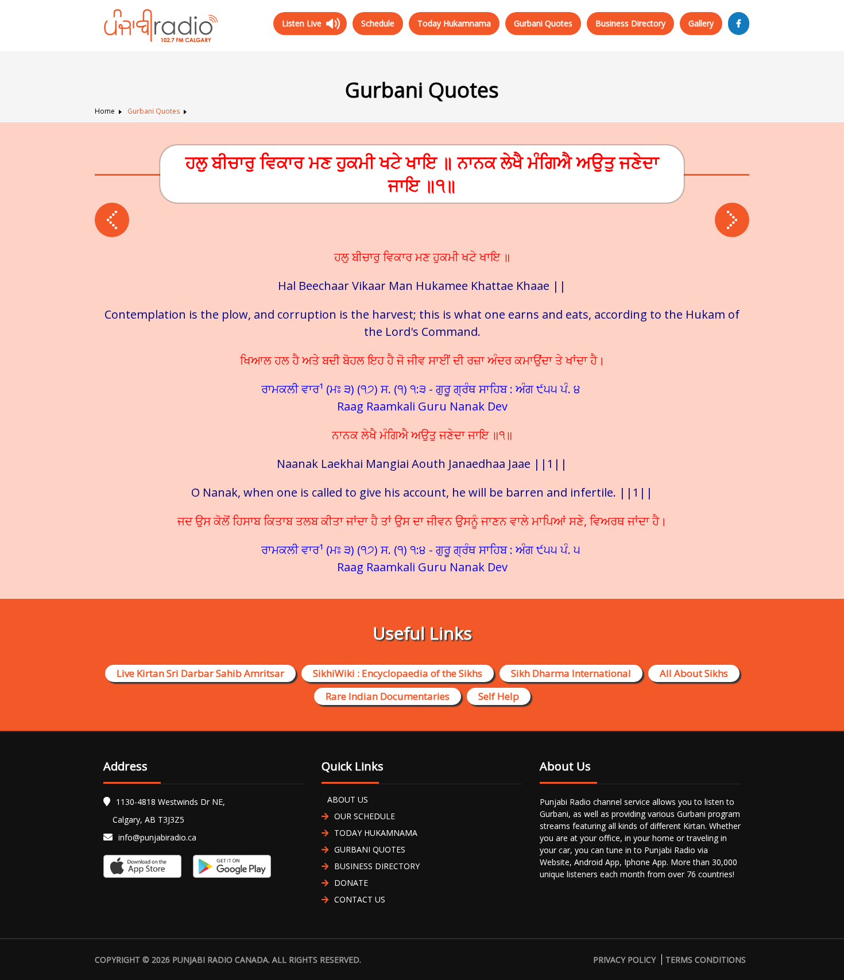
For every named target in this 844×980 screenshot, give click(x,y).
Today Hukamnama (454, 23)
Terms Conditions (705, 959)
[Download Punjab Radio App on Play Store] (229, 866)
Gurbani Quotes (543, 23)
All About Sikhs (694, 673)
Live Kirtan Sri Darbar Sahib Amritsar (200, 673)
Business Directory (630, 23)
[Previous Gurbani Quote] (732, 220)
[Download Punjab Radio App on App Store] (145, 866)
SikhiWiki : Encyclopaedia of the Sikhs (397, 673)
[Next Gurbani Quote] (112, 220)
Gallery (701, 23)
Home (105, 111)
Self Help (498, 696)
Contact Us (359, 899)
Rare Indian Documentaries (388, 696)
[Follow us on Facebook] (738, 23)
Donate (351, 882)
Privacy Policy (624, 959)
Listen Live (302, 23)
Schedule (377, 23)
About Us (347, 799)
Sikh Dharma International (571, 673)
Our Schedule (364, 816)
